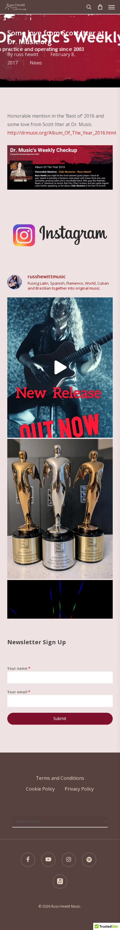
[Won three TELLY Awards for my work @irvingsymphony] (60, 509)
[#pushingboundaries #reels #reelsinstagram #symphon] (60, 367)
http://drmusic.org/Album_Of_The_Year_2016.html (61, 133)
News (36, 63)
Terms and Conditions (60, 778)
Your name (18, 668)
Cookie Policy (40, 789)
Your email (18, 692)
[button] (111, 7)
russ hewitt (26, 54)
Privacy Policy (79, 789)
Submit (59, 718)
